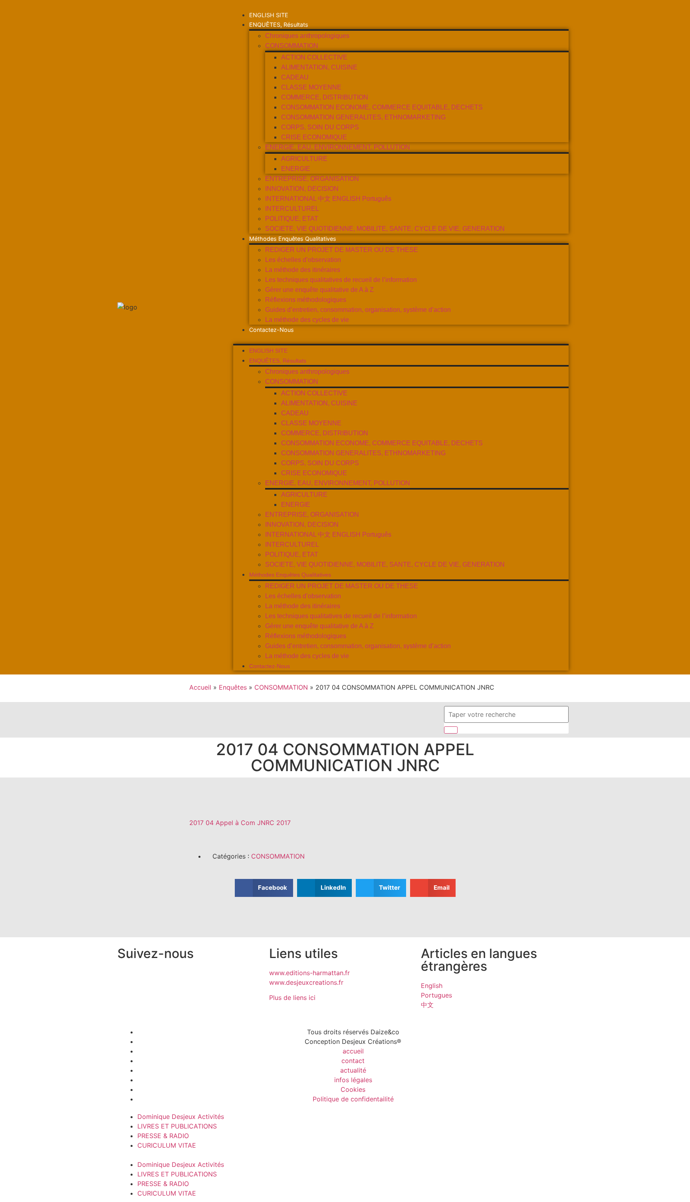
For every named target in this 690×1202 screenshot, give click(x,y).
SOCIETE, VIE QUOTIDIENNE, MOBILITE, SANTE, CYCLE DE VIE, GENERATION (385, 228)
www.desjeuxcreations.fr (306, 982)
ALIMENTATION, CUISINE (319, 67)
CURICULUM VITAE (166, 1145)
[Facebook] (149, 978)
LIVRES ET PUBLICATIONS (177, 1126)
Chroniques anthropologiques (307, 35)
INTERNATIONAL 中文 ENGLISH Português (328, 198)
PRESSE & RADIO (163, 1136)
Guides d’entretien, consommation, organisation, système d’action (358, 309)
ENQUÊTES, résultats (278, 24)
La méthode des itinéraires (302, 269)
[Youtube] (193, 978)
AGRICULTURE (304, 158)
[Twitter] (127, 978)
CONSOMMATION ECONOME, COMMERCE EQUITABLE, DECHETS (382, 107)
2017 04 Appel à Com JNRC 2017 (240, 823)
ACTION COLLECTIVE (314, 57)
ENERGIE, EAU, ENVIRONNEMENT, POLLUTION (337, 147)
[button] (401, 339)
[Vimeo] (215, 978)
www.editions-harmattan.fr (309, 973)
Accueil (200, 687)
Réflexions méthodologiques (305, 299)
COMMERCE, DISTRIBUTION (324, 97)
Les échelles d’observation (303, 259)
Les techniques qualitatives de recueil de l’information (341, 279)
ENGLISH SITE (268, 15)
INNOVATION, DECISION (302, 188)
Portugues (436, 995)
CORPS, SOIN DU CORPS (320, 127)
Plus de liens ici (292, 998)
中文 (427, 1005)
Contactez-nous (271, 329)
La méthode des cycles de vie (307, 319)
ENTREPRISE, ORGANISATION (312, 178)
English (431, 986)
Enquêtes (233, 687)
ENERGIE (295, 168)
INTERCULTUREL (292, 208)
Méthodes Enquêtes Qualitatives (292, 238)
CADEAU (295, 77)
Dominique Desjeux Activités (180, 1117)
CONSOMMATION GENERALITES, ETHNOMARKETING (363, 117)
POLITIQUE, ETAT (291, 218)
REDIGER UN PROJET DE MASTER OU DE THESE (341, 249)
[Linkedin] (171, 978)
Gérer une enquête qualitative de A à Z (319, 289)
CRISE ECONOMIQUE (314, 137)
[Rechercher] (451, 730)
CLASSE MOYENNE (311, 87)
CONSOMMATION (291, 45)
